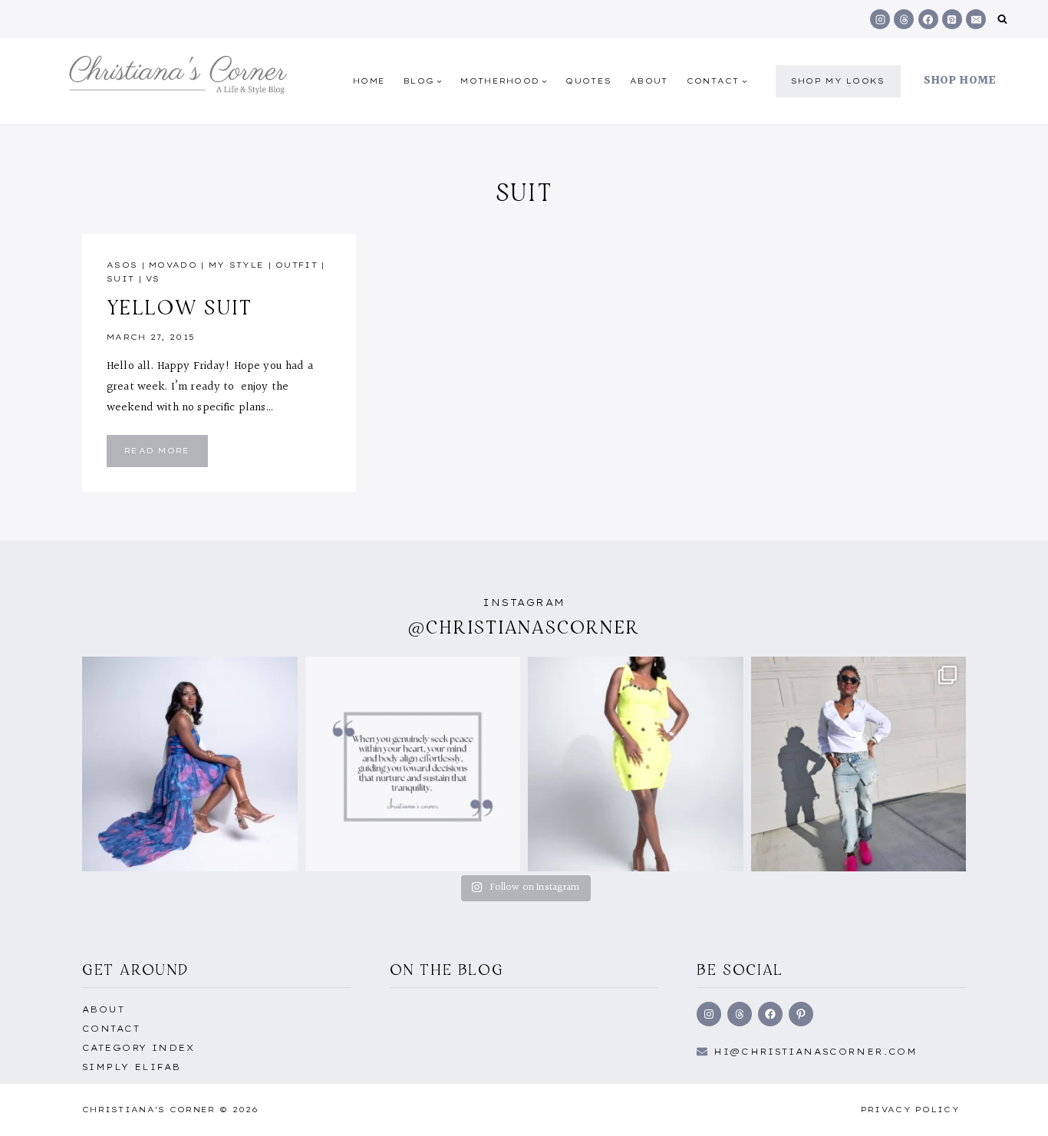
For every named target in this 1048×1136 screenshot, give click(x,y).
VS (153, 279)
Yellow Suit (180, 307)
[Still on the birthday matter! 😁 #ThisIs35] (190, 764)
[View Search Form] (1002, 19)
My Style (236, 265)
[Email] (976, 19)
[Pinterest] (952, 19)
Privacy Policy (910, 1110)
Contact (111, 1028)
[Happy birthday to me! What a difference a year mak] (635, 764)
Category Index (138, 1047)
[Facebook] (928, 19)
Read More (166, 454)
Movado (173, 265)
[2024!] (859, 764)
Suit (120, 279)
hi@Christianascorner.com (815, 1051)
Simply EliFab (131, 1067)
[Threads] (904, 19)
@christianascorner (524, 627)
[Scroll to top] (1012, 1108)
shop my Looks (838, 81)
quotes (588, 81)
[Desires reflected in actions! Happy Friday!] (413, 764)
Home (369, 81)
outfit (296, 265)
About (649, 81)
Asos (122, 265)
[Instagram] (880, 19)
